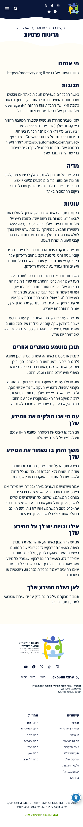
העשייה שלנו (71, 753)
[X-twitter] (46, 5)
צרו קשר (74, 777)
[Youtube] (49, 11)
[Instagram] (58, 5)
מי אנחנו (74, 735)
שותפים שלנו (71, 759)
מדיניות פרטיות (33, 814)
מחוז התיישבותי (29, 729)
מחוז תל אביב (30, 759)
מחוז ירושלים (31, 741)
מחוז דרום (32, 723)
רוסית (24, 677)
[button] (7, 8)
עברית (43, 677)
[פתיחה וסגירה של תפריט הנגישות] (76, 798)
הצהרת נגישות (50, 814)
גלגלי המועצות (70, 765)
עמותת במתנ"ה (70, 771)
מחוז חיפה (32, 735)
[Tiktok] (52, 5)
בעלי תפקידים (71, 747)
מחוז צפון (33, 753)
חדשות (75, 723)
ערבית (33, 677)
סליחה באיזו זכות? (69, 729)
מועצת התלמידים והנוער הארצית (42, 28)
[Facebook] (55, 11)
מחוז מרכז (32, 747)
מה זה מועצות (71, 741)
